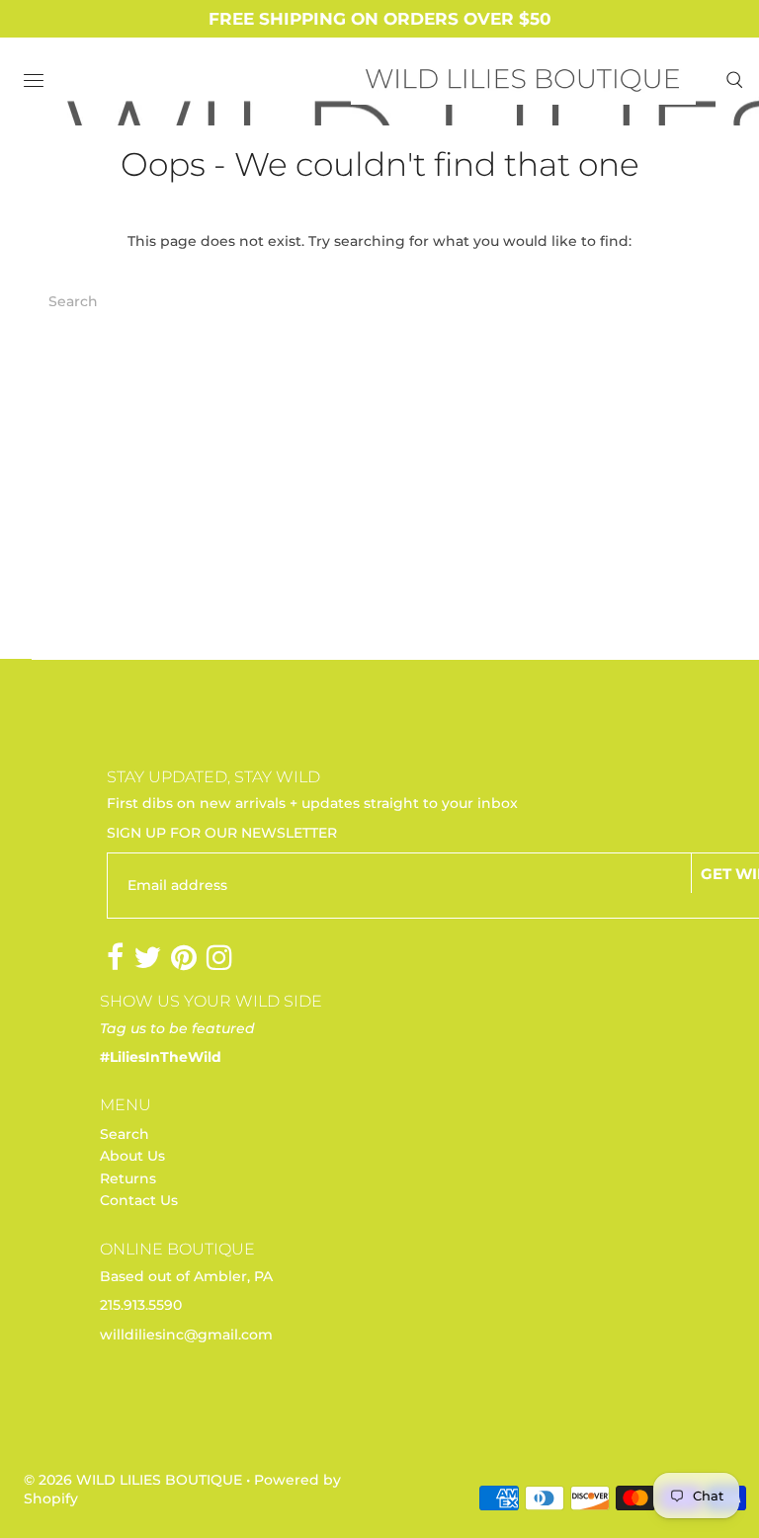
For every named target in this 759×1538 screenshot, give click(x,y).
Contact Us (139, 1200)
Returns (128, 1178)
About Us (132, 1156)
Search (124, 1134)
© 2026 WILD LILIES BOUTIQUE (133, 1480)
